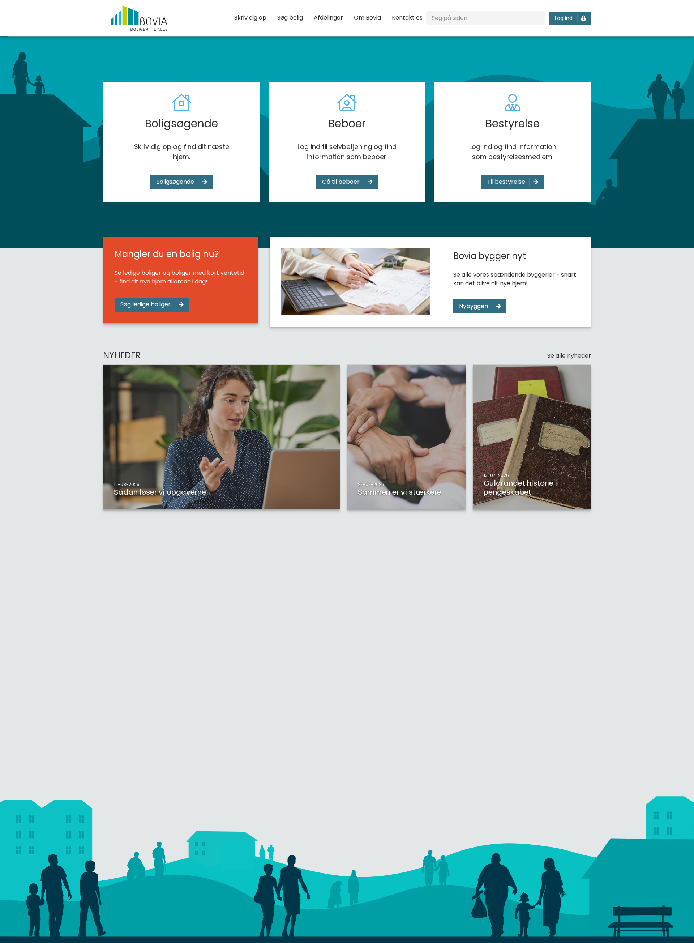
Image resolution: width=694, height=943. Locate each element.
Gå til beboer (341, 182)
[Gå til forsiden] (139, 18)
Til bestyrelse (506, 182)
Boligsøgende (175, 182)
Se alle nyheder (569, 355)
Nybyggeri (473, 306)
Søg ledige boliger (145, 304)
